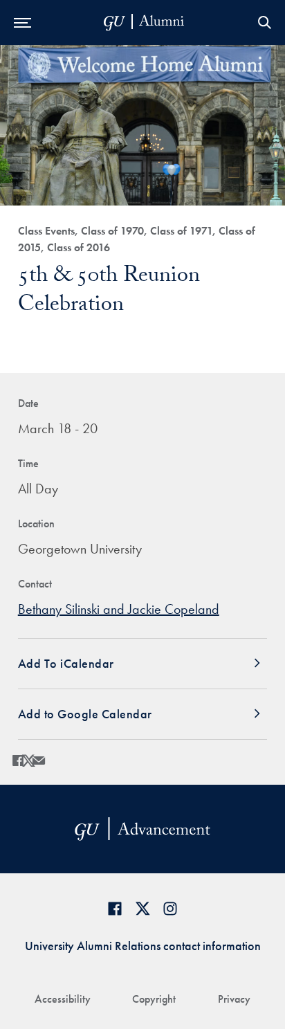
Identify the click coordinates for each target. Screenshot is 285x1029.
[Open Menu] (22, 22)
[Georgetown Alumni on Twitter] (142, 908)
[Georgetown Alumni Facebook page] (114, 908)
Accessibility (63, 999)
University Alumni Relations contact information (143, 946)
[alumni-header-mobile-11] (144, 22)
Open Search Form (264, 22)
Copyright (154, 999)
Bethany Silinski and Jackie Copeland (118, 609)
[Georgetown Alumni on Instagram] (170, 908)
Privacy (234, 999)
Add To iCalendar (66, 663)
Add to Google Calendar (85, 714)
